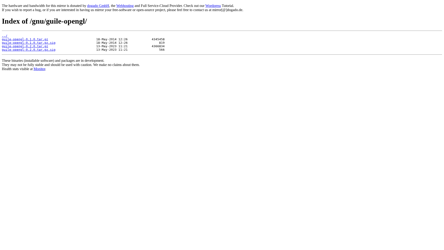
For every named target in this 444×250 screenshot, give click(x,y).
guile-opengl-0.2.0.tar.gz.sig (29, 49)
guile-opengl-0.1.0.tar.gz (25, 39)
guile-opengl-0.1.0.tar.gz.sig (29, 42)
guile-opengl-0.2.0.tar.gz (25, 46)
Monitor (39, 69)
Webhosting (125, 6)
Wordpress (213, 6)
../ (4, 36)
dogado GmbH (98, 6)
